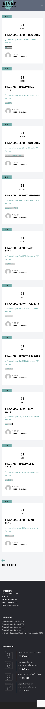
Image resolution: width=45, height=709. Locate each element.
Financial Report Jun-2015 (22, 356)
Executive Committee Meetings (29, 652)
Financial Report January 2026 (13, 624)
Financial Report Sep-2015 (22, 195)
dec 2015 (8, 47)
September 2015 (11, 208)
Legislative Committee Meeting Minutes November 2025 (22, 633)
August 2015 (10, 264)
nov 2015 (8, 103)
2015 (6, 16)
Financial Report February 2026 (13, 621)
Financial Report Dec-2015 (22, 34)
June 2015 (9, 369)
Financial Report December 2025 (13, 627)
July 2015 (8, 316)
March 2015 (9, 536)
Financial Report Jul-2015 (22, 303)
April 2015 (9, 480)
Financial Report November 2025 (13, 630)
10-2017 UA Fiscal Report (14, 156)
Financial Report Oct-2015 (22, 143)
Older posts (9, 565)
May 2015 (8, 424)
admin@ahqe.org (13, 605)
